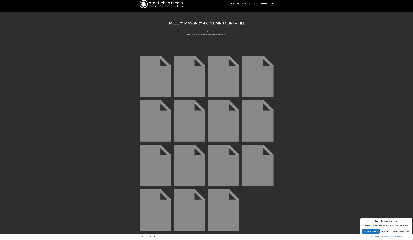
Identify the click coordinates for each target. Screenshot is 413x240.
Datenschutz (164, 237)
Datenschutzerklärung (387, 236)
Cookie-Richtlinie (375, 236)
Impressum (398, 236)
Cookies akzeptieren (371, 231)
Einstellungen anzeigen (400, 231)
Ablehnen (385, 231)
